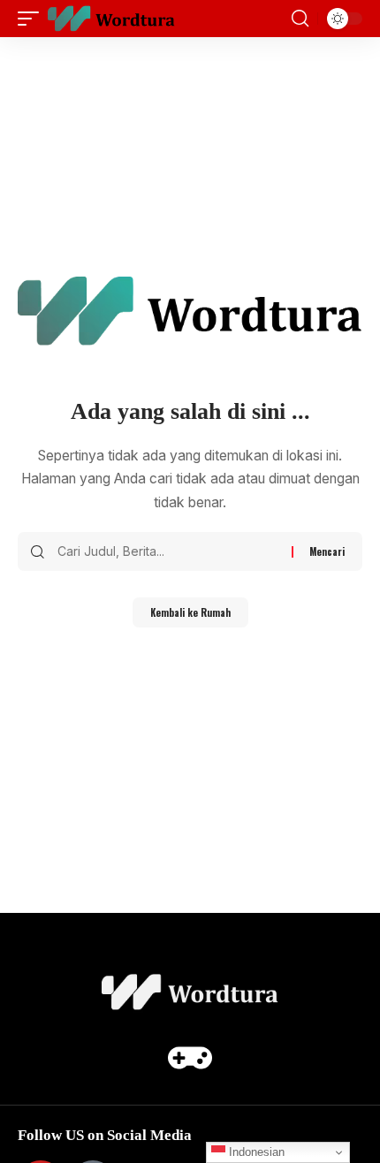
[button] (33, 18)
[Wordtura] (111, 18)
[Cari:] (168, 551)
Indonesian (255, 1152)
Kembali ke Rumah (190, 612)
